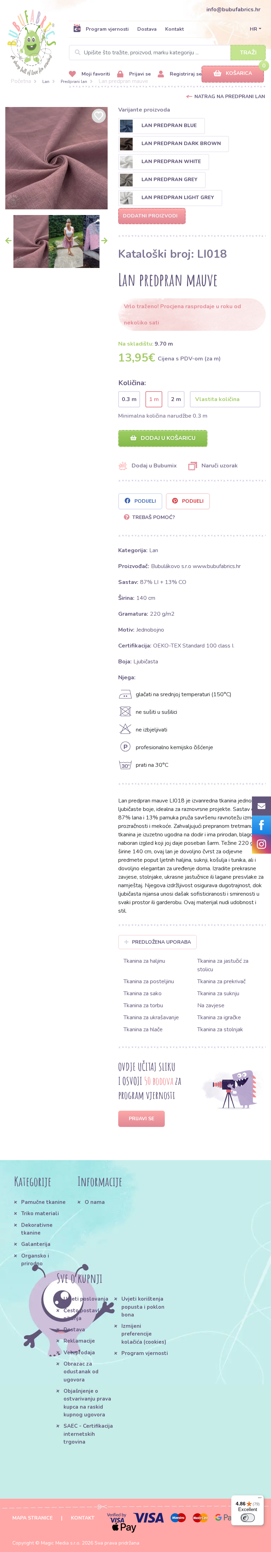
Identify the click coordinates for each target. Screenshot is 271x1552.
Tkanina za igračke (219, 1017)
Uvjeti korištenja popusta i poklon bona (142, 1306)
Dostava (147, 29)
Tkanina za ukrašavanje (151, 1017)
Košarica (239, 73)
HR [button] (253, 29)
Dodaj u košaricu (167, 438)
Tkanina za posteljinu (149, 981)
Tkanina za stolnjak (220, 1029)
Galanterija (35, 1244)
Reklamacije (79, 1340)
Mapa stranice (32, 1518)
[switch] (248, 1518)
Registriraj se (184, 74)
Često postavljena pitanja (87, 1314)
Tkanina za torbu (143, 1005)
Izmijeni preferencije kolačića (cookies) (143, 1334)
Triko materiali (40, 1213)
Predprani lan (74, 81)
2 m (176, 399)
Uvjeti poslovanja (86, 1298)
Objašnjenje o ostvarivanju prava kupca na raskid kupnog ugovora (87, 1402)
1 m (154, 399)
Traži (248, 52)
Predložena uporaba (161, 942)
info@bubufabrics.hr (233, 9)
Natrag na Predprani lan (229, 96)
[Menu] (259, 1499)
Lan (45, 81)
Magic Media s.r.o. (60, 1543)
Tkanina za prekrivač (221, 981)
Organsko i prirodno (35, 1259)
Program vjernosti (107, 29)
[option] (56, 158)
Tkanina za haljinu (144, 961)
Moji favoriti (95, 74)
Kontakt (174, 29)
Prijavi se (139, 74)
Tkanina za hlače (143, 1029)
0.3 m (129, 399)
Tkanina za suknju (218, 993)
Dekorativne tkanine (37, 1229)
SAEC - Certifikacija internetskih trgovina (88, 1433)
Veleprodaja (79, 1352)
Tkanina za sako (143, 993)
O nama (95, 1202)
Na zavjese (210, 1005)
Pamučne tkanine (43, 1202)
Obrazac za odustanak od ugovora (81, 1371)
